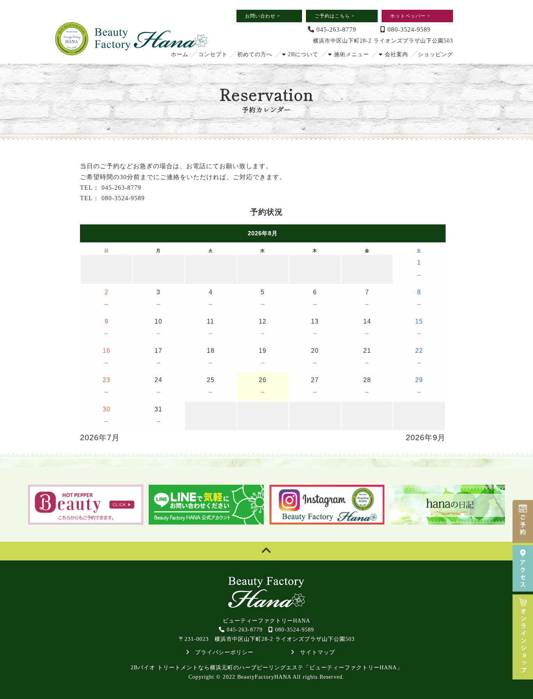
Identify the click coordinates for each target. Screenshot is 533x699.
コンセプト (212, 54)
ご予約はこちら (334, 16)
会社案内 (395, 54)
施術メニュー (350, 54)
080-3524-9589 (408, 29)
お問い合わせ (262, 16)
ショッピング (435, 54)
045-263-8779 (335, 29)
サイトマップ (314, 652)
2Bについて (302, 54)
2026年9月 (426, 437)
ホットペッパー (410, 16)
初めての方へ (254, 54)
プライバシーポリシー (221, 652)
